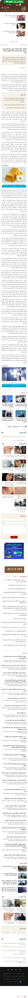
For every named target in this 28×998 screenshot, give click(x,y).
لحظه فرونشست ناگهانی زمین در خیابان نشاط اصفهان (14, 813)
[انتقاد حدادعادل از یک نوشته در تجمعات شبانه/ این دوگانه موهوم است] (21, 413)
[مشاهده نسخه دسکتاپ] (5, 8)
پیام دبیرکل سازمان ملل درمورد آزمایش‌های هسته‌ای (14, 645)
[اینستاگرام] (12, 969)
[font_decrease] (19, 68)
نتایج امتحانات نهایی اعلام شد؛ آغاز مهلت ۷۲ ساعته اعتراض (15, 765)
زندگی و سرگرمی (6, 10)
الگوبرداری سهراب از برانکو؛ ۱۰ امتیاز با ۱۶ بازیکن (15, 806)
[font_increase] (25, 68)
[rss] (20, 969)
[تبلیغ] (14, 3)
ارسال (14, 537)
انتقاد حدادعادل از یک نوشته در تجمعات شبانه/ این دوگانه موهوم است (21, 420)
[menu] (2, 8)
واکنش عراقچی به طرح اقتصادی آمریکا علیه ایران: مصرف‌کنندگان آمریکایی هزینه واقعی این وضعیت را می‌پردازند (15, 846)
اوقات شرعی (14, 976)
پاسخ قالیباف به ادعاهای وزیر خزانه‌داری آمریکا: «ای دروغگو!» (15, 755)
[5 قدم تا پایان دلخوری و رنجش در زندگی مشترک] (21, 18)
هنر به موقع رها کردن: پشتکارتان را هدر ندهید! (10, 24)
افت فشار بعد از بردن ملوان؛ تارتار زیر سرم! (16, 698)
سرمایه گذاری (14, 186)
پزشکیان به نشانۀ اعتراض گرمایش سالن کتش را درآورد (14, 105)
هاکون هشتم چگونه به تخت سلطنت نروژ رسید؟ (15, 631)
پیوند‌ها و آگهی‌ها (6, 973)
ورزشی (15, 10)
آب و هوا (9, 976)
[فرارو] (24, 9)
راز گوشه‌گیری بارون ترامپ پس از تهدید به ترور (15, 720)
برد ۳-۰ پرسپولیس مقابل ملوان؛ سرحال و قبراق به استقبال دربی (16, 737)
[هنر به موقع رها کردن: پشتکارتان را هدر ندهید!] (21, 26)
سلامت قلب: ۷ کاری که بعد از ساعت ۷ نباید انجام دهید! (13, 627)
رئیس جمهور (15, 426)
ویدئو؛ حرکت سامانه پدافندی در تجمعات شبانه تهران (13, 597)
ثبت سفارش (14, 386)
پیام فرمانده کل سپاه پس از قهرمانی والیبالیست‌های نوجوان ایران (21, 405)
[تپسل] (2, 165)
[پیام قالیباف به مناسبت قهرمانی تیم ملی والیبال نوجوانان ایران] (7, 413)
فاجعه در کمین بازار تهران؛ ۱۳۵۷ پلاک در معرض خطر (9, 867)
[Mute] (5, 380)
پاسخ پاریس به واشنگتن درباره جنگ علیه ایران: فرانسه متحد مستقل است (7, 405)
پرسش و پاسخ (21, 976)
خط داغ (25, 653)
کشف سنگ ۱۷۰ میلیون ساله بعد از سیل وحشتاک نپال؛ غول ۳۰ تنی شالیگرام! (15, 728)
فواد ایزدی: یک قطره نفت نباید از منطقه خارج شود (14, 855)
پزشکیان (9, 426)
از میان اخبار (24, 393)
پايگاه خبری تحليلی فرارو (11, 979)
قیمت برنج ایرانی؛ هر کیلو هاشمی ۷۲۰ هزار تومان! (15, 798)
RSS (5, 976)
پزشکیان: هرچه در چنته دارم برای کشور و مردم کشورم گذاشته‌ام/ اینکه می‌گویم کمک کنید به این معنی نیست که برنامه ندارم (13, 100)
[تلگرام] (8, 969)
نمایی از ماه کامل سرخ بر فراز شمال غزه (17, 585)
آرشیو (13, 973)
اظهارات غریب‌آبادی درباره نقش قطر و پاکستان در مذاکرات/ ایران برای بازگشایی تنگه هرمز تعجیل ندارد (16, 681)
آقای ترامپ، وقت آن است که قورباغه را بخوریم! (15, 820)
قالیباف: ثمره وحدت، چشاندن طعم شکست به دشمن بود (13, 780)
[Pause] (3, 380)
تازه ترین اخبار (23, 576)
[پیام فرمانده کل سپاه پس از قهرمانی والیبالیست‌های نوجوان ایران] (21, 398)
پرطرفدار (15, 576)
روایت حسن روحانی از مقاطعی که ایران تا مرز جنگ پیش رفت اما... (14, 690)
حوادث (11, 10)
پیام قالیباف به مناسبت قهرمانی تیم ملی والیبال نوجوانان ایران (7, 419)
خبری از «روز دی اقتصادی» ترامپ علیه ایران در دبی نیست (15, 790)
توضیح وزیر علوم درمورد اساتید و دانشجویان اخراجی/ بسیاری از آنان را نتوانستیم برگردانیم (15, 746)
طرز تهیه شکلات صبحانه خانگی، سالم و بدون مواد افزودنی (9, 32)
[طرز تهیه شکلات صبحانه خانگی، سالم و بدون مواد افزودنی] (21, 34)
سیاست (18, 10)
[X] (16, 969)
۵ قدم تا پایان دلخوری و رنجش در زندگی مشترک (10, 16)
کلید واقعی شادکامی (21, 713)
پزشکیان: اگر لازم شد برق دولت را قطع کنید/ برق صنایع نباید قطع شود (14, 828)
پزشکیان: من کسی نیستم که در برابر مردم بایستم (15, 107)
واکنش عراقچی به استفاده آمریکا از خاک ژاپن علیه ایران (13, 773)
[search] (8, 8)
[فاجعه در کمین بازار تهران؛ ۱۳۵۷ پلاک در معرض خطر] (22, 868)
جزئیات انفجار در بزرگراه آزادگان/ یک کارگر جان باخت (14, 673)
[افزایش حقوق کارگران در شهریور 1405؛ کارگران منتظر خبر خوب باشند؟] (22, 876)
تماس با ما (18, 973)
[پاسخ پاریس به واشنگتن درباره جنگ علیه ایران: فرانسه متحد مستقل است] (7, 398)
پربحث (8, 576)
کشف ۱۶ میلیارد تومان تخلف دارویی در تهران (16, 837)
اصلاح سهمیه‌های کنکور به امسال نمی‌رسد (16, 589)
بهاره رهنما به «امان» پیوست (19, 619)
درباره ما (23, 973)
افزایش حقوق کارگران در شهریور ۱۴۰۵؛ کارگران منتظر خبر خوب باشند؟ (10, 874)
